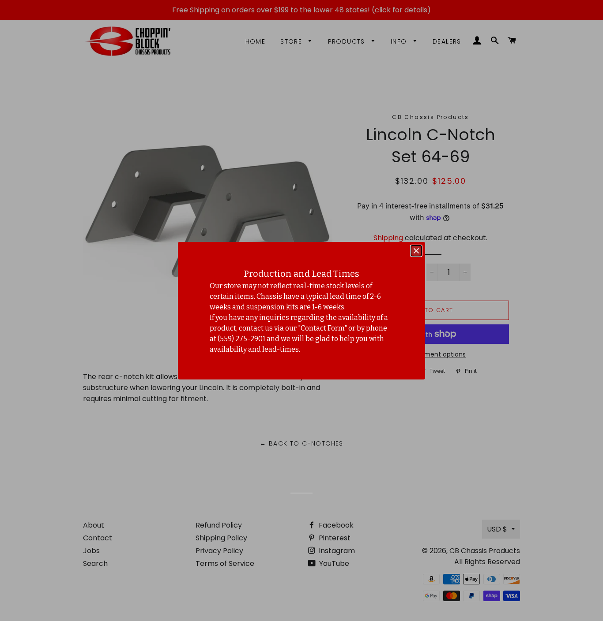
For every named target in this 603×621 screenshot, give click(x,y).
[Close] (416, 250)
